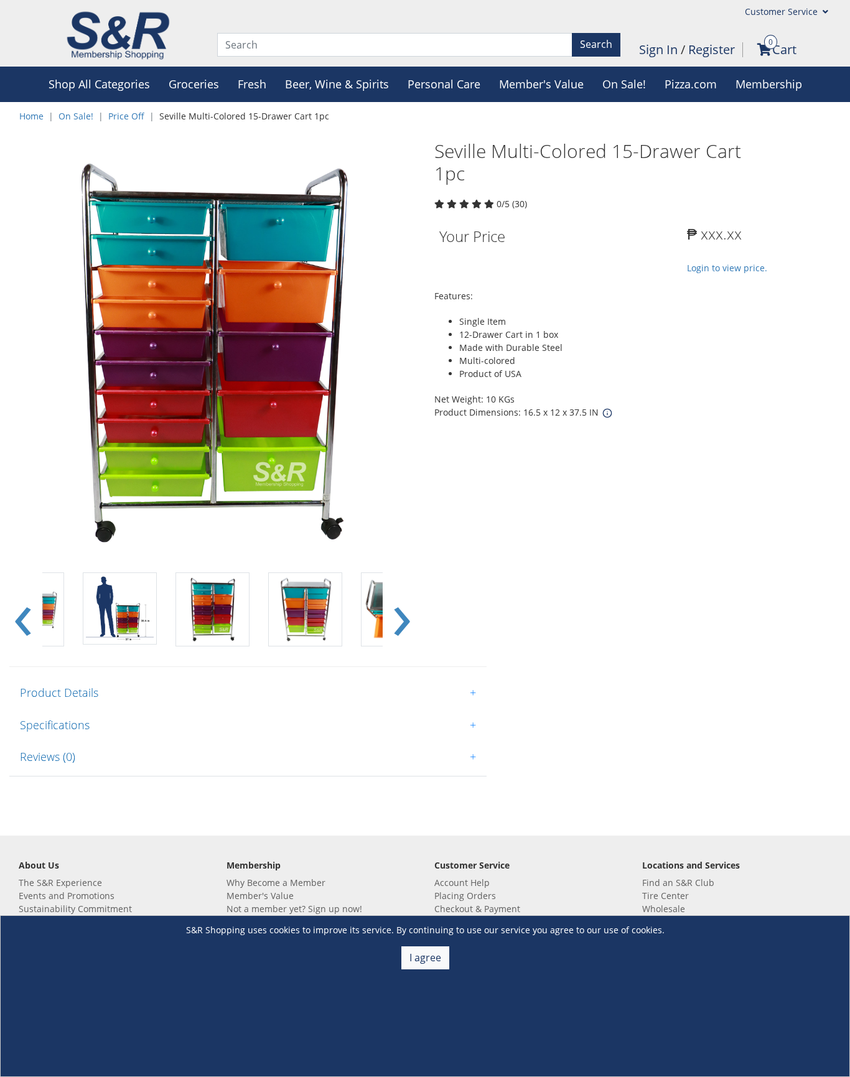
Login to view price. (727, 268)
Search (596, 44)
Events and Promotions (66, 896)
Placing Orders (465, 896)
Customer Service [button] (782, 11)
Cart (784, 49)
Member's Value (260, 896)
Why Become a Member (276, 882)
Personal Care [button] (444, 84)
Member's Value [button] (541, 84)
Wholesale (663, 909)
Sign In (660, 49)
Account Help (462, 882)
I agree (425, 957)
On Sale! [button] (624, 84)
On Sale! (75, 116)
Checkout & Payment (477, 909)
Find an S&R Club (678, 882)
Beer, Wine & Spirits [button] (337, 84)
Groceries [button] (194, 84)
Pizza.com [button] (691, 84)
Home (31, 116)
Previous (23, 609)
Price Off (126, 116)
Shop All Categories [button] (99, 84)
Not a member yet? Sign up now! (294, 909)
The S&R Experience (60, 882)
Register (711, 49)
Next (402, 609)
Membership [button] (769, 84)
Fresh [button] (252, 84)
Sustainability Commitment (75, 909)
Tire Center (665, 896)
